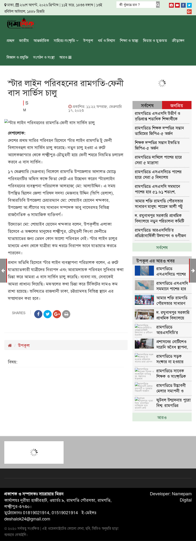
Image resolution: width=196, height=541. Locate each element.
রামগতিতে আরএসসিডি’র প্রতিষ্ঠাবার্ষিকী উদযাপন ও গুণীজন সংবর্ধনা (160, 232)
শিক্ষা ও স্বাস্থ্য (129, 40)
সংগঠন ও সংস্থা (43, 57)
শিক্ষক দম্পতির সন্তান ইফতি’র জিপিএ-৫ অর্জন (157, 144)
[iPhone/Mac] (171, 4)
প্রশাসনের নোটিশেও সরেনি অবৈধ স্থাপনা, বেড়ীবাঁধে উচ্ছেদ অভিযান (172, 344)
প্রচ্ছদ (10, 40)
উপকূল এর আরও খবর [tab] (155, 260)
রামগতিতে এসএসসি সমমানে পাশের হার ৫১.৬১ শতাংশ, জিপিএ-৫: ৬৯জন (157, 188)
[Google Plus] (189, 11)
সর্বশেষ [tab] (147, 105)
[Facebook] (183, 4)
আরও (63, 57)
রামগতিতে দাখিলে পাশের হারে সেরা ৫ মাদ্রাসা (158, 159)
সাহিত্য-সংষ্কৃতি (65, 40)
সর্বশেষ (162, 247)
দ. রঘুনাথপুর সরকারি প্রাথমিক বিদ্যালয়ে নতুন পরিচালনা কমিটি (159, 217)
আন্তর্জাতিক (41, 40)
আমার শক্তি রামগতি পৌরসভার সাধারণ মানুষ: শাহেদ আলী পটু (159, 203)
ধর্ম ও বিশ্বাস (106, 40)
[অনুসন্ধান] (158, 4)
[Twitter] (189, 4)
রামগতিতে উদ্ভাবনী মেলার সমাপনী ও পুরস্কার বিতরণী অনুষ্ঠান (171, 387)
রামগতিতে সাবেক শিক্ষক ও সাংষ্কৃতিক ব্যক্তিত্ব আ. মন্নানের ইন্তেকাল (171, 373)
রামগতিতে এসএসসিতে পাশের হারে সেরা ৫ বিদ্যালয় (158, 174)
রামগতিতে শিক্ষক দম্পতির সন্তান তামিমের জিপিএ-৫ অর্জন (159, 130)
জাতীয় (24, 40)
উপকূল (88, 40)
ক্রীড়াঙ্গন (178, 40)
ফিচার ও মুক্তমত (155, 40)
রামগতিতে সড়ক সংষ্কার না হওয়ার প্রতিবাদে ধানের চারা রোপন (172, 358)
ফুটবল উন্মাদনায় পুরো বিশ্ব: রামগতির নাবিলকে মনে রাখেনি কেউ (173, 402)
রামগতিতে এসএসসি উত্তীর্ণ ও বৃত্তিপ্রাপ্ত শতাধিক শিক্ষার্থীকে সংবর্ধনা (157, 115)
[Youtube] (177, 4)
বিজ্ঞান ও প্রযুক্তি (17, 57)
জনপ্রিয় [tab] (176, 105)
